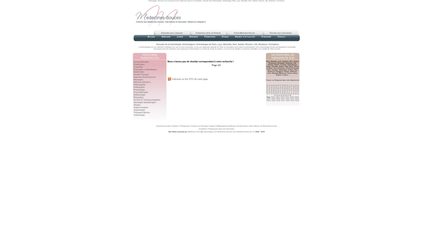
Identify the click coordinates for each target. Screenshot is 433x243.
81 (278, 94)
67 (280, 92)
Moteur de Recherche (262, 126)
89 (296, 94)
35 (276, 89)
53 (282, 90)
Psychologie (139, 90)
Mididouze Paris (194, 132)
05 (276, 85)
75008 (273, 99)
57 (291, 90)
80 (276, 94)
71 (289, 92)
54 (285, 90)
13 (293, 85)
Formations (209, 36)
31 (267, 89)
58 (293, 90)
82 (280, 94)
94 (281, 95)
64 (274, 92)
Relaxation (139, 97)
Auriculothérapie (141, 62)
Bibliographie (222, 126)
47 (269, 90)
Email (240, 126)
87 (291, 94)
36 (278, 89)
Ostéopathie (139, 87)
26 (289, 87)
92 (277, 95)
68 (282, 92)
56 (289, 90)
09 (285, 85)
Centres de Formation (199, 126)
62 (269, 92)
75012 (292, 99)
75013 (297, 99)
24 (285, 87)
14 (296, 85)
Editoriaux (232, 126)
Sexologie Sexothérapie (145, 102)
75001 (273, 97)
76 (267, 94)
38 (282, 89)
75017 (283, 100)
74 (296, 92)
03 (272, 85)
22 (280, 87)
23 (282, 87)
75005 (292, 97)
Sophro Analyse (141, 107)
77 (269, 94)
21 (278, 87)
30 (298, 87)
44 (296, 89)
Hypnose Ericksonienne (145, 77)
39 (285, 89)
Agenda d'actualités (245, 36)
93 (279, 95)
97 (288, 95)
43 (293, 89)
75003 (282, 97)
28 (293, 87)
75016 (278, 100)
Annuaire (166, 36)
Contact (282, 36)
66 (278, 92)
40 (287, 89)
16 (267, 87)
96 (286, 95)
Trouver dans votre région (280, 33)
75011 (287, 99)
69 (285, 92)
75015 (273, 100)
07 (280, 85)
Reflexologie (139, 95)
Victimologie (139, 115)
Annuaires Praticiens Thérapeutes (176, 126)
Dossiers (193, 36)
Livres (180, 36)
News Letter (248, 126)
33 (271, 89)
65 (276, 92)
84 (285, 94)
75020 (297, 100)
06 (278, 85)
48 (271, 90)
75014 (268, 100)
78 (271, 94)
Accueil (151, 36)
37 (280, 89)
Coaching (138, 67)
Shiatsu (137, 105)
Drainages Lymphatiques (145, 69)
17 (269, 87)
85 (287, 94)
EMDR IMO (139, 72)
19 (274, 87)
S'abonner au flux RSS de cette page (190, 79)
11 (289, 85)
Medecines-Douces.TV (246, 132)
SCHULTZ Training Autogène (147, 100)
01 (267, 85)
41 (289, 89)
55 (287, 90)
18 (271, 87)
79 (274, 94)
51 (278, 90)
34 (274, 89)
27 (291, 87)
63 (271, 92)
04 (274, 85)
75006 (296, 97)
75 (298, 92)
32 (269, 89)
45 (298, 89)
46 (267, 90)
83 (282, 94)
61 (267, 92)
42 (291, 89)
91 (275, 95)
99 (290, 95)
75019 (292, 100)
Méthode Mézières (142, 82)
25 (287, 87)
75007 (268, 99)
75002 (278, 97)
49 (274, 90)
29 (296, 87)
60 (298, 90)
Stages (225, 36)
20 (276, 87)
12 (291, 85)
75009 (278, 99)
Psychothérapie (141, 92)
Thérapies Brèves (142, 112)
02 (269, 85)
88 (293, 94)
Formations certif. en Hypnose (208, 33)
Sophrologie (139, 110)
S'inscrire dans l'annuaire (172, 33)
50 (276, 90)
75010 (283, 99)
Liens (275, 126)
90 (298, 94)
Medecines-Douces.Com (227, 132)
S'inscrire (266, 36)
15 (298, 85)
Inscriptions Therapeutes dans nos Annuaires (216, 129)
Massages (138, 79)
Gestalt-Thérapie (141, 74)
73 (293, 92)
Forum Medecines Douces (244, 33)
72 (291, 92)
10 (287, 85)
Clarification (139, 64)
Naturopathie (140, 85)
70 (287, 92)
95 (284, 95)
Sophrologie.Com (210, 132)
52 (280, 90)
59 (296, 90)
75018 (287, 100)
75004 (287, 97)
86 (289, 94)
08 (283, 85)
